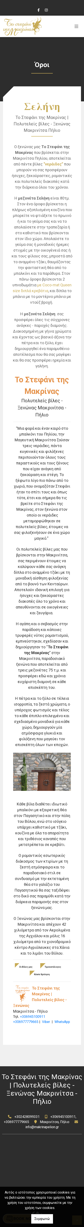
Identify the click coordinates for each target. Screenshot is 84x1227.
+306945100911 (32, 1017)
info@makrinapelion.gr (42, 1127)
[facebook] (38, 9)
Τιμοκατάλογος (53, 967)
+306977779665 (25, 1022)
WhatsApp (62, 1022)
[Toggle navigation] (76, 26)
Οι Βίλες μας (26, 967)
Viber (46, 1022)
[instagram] (46, 9)
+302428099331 (27, 1117)
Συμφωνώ (42, 1219)
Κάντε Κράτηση (42, 974)
